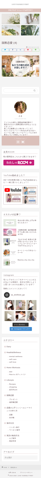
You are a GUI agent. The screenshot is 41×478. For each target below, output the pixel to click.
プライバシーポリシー (26, 472)
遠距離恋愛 (13, 402)
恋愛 (11, 415)
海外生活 (10, 423)
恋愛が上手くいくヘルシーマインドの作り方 (19, 409)
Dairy (9, 347)
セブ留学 (12, 438)
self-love (12, 362)
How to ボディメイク (17, 374)
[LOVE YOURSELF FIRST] (20, 6)
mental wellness (15, 356)
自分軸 (11, 417)
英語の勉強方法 (13, 435)
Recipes (12, 384)
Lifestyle (10, 380)
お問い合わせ (12, 472)
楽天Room (13, 390)
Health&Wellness (14, 352)
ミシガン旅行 (14, 427)
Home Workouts (13, 367)
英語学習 (12, 441)
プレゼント (13, 399)
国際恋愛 (10, 395)
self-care (13, 359)
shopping (13, 387)
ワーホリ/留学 (14, 430)
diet (10, 372)
